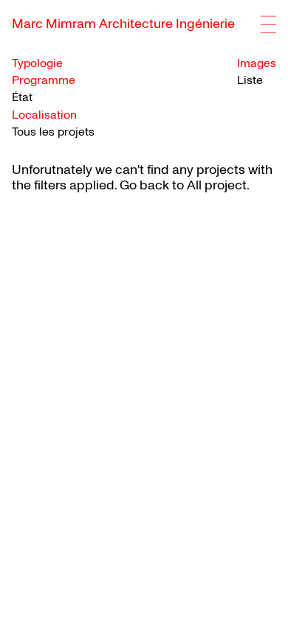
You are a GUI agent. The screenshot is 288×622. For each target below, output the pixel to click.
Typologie (37, 64)
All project (217, 185)
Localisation (44, 115)
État (22, 98)
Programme (43, 81)
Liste (250, 80)
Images (256, 63)
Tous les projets (53, 132)
